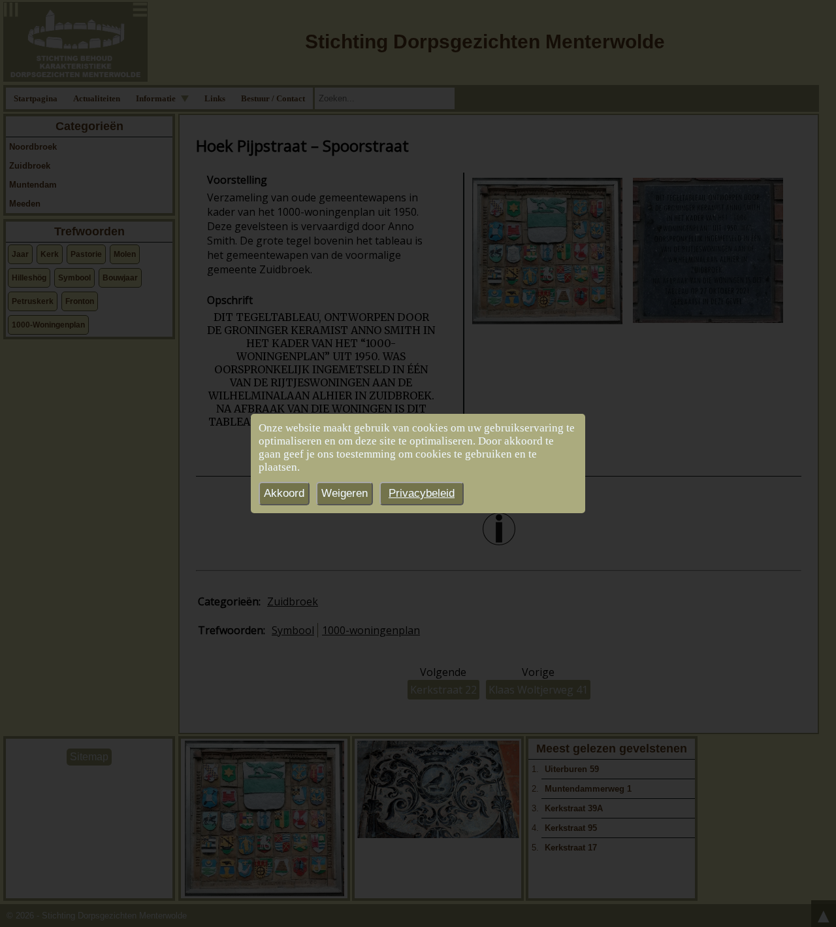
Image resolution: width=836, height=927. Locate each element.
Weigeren (344, 493)
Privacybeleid (422, 493)
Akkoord (284, 493)
